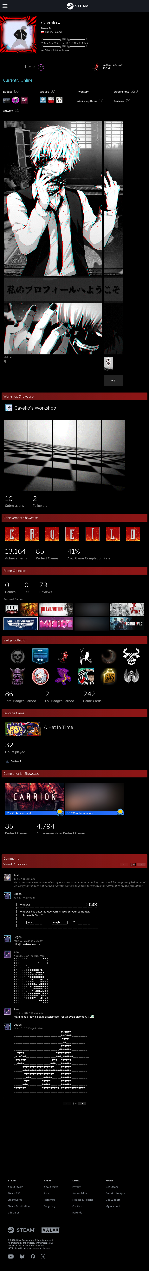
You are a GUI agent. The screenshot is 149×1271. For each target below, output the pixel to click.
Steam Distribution (19, 1206)
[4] (89, 489)
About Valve (51, 1186)
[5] (113, 489)
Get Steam (112, 1186)
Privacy (76, 1186)
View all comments (15, 864)
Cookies (76, 1206)
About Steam (15, 1186)
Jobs (46, 1193)
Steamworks (15, 1199)
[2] (40, 489)
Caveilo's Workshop (35, 408)
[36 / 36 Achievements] (94, 809)
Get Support (113, 1199)
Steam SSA (14, 1193)
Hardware (49, 1199)
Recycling (49, 1206)
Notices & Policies (82, 1199)
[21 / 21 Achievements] (34, 809)
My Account (113, 1206)
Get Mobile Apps (115, 1193)
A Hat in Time (58, 727)
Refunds (77, 1212)
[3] (64, 489)
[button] (34, 67)
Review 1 (16, 761)
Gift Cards (13, 1212)
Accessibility (79, 1193)
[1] (16, 489)
